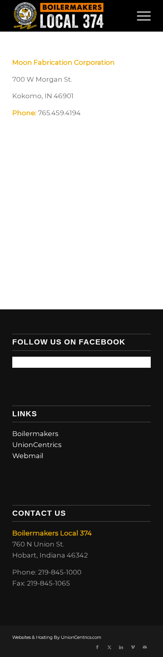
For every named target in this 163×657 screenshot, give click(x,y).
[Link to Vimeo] (133, 647)
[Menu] (140, 16)
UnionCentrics (37, 445)
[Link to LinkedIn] (121, 647)
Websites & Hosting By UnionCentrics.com (56, 637)
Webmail (28, 456)
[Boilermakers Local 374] (67, 16)
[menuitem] (140, 16)
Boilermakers (35, 434)
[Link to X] (109, 647)
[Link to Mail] (145, 647)
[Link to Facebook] (97, 647)
